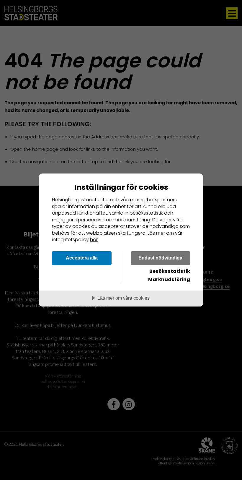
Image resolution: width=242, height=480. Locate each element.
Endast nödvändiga (160, 257)
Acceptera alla (82, 257)
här (94, 239)
